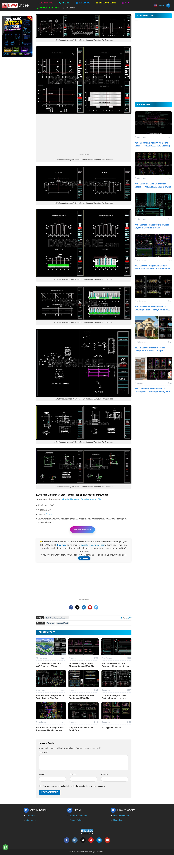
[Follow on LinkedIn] (99, 840)
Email (73, 774)
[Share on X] (77, 607)
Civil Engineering (107, 3)
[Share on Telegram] (96, 607)
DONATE (84, 558)
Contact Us (31, 820)
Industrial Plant (62, 623)
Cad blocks (84, 3)
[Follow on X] (83, 840)
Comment (43, 752)
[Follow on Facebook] (66, 840)
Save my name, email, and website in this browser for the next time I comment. (74, 786)
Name (42, 774)
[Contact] (5, 847)
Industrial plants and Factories (57, 618)
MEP (127, 3)
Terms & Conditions (78, 815)
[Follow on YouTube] (107, 840)
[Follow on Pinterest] (91, 840)
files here (61, 545)
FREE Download (82, 529)
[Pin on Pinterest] (90, 607)
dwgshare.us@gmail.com (93, 545)
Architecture (46, 3)
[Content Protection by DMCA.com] (87, 831)
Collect (49, 514)
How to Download (121, 815)
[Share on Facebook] (71, 607)
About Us (30, 815)
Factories (50, 623)
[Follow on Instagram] (75, 840)
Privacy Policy (76, 820)
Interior (66, 3)
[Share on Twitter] (84, 607)
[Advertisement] (17, 99)
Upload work (119, 820)
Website (104, 774)
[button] (168, 5)
